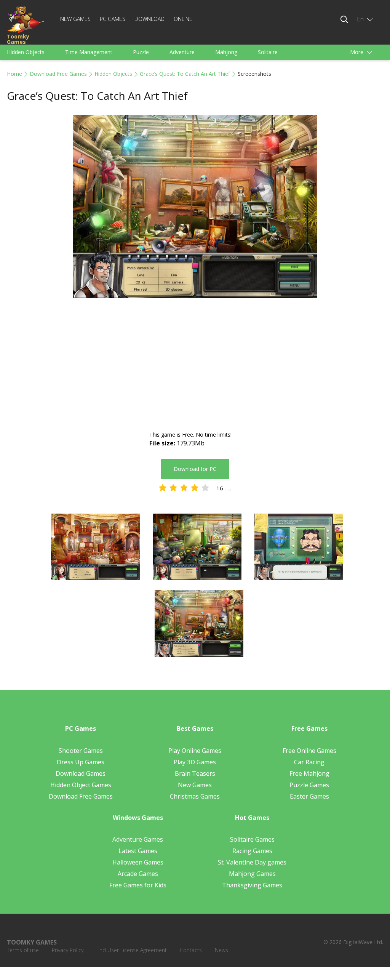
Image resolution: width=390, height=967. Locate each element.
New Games (75, 18)
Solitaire (268, 52)
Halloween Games (137, 862)
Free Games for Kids (137, 885)
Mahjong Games (252, 873)
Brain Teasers (195, 773)
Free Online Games (309, 750)
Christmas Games (195, 796)
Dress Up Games (80, 762)
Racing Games (252, 851)
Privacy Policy (67, 950)
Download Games (80, 773)
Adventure (182, 52)
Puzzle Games (309, 785)
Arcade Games (138, 873)
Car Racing (309, 762)
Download (149, 18)
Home (14, 73)
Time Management (88, 52)
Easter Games (309, 796)
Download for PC (195, 468)
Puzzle (141, 52)
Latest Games (137, 851)
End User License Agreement (131, 950)
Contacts (191, 950)
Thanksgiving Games (252, 885)
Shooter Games (81, 750)
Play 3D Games (195, 762)
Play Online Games (194, 750)
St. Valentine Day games (252, 862)
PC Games (112, 18)
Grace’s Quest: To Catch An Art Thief (185, 73)
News (221, 950)
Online (183, 18)
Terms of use (23, 950)
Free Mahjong (309, 773)
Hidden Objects (26, 52)
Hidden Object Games (80, 785)
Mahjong (226, 52)
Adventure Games (137, 839)
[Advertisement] (195, 365)
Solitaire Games (252, 839)
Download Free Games (58, 73)
